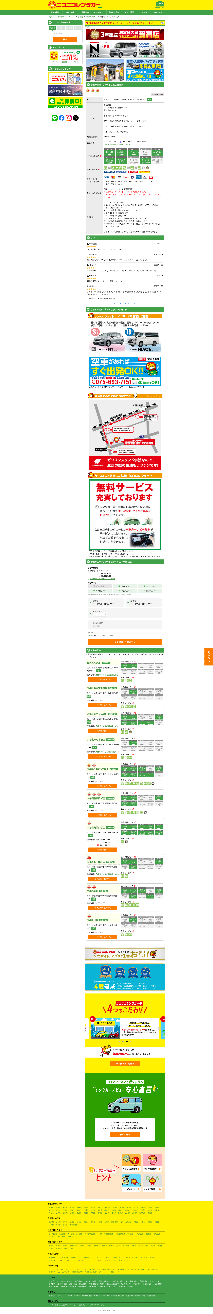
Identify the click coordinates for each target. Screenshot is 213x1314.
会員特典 (52, 1284)
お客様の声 (157, 12)
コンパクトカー (62, 1257)
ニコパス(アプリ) (63, 1272)
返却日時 (133, 601)
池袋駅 (72, 1222)
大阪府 (99, 1210)
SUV (136, 1257)
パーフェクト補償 (137, 1269)
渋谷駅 (79, 1222)
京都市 (88, 17)
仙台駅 (58, 1222)
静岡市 (111, 1246)
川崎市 (89, 1246)
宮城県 (72, 1207)
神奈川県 (107, 1207)
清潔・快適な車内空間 (96, 1284)
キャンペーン (99, 12)
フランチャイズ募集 (73, 1296)
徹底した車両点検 (112, 1284)
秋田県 (79, 1207)
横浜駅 (93, 1222)
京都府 (80, 17)
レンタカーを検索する (125, 642)
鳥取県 (150, 1210)
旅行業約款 (151, 1296)
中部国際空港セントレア (93, 1234)
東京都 (99, 1207)
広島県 (58, 1213)
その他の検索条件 (98, 623)
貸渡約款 (122, 1286)
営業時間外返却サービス (93, 1272)
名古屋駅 (128, 1222)
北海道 (51, 1207)
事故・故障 (92, 1286)
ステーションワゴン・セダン (81, 1257)
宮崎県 (134, 1213)
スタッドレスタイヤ (153, 1269)
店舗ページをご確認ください (107, 675)
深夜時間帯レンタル (109, 1269)
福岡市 (66, 1248)
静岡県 (51, 1210)
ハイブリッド (53, 1269)
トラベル (143, 12)
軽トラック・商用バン (148, 1257)
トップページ (53, 1281)
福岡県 (99, 1213)
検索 (65, 39)
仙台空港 (62, 1234)
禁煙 (103, 635)
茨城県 (129, 1207)
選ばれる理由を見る (125, 1063)
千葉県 (122, 1207)
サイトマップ (112, 1286)
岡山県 (51, 1213)
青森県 (58, 1207)
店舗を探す (55, 12)
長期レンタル (95, 1269)
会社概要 (52, 1296)
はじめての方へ (66, 1281)
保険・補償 (82, 1286)
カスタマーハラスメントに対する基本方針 (109, 1296)
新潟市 (104, 1246)
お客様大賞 (147, 1284)
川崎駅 (99, 1222)
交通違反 (102, 1286)
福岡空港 (52, 1236)
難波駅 (143, 1222)
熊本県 (120, 1213)
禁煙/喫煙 (90, 633)
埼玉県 (115, 1207)
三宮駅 (150, 1222)
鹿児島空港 (61, 1236)
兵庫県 (106, 1210)
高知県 (93, 1213)
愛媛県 (86, 1213)
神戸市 (153, 1246)
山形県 (86, 1207)
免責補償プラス (123, 1269)
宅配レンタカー (66, 1269)
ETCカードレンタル (81, 1269)
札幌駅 (51, 1222)
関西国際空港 (108, 1234)
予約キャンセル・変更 (68, 1286)
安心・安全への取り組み (77, 1284)
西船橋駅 (114, 1222)
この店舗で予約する (103, 679)
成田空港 (71, 1234)
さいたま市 (74, 1246)
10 (138, 303)
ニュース (60, 1296)
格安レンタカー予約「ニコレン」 (61, 17)
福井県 (93, 1210)
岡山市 (160, 1246)
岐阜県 (58, 1210)
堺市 (146, 1246)
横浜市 (82, 1246)
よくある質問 (128, 12)
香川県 (79, 1213)
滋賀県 (120, 1210)
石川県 (86, 1210)
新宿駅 (65, 1222)
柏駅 (121, 1222)
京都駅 (157, 1222)
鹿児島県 (142, 1213)
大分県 (127, 1213)
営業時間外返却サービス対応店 (118, 144)
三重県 (143, 1210)
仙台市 (58, 1246)
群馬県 (143, 1207)
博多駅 (58, 1225)
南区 (95, 17)
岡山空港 (148, 1234)
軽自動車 (52, 1257)
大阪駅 (136, 1222)
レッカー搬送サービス (112, 1272)
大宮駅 (106, 1222)
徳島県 (72, 1213)
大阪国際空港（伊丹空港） (125, 1234)
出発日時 (95, 601)
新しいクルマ (126, 1284)
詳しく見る (125, 1134)
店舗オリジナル (122, 1260)
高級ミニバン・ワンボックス (123, 1257)
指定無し (93, 635)
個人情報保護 (87, 1296)
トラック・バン (66, 1260)
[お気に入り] (162, 23)
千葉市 (65, 1246)
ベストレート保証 (90, 1281)
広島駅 (51, 1225)
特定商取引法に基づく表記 (135, 1296)
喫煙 (111, 635)
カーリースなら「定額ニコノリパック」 (63, 1305)
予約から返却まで (105, 1281)
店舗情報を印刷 (157, 94)
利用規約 (130, 1286)
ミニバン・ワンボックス (101, 1257)
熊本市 (73, 1248)
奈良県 (136, 1210)
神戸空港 (140, 1234)
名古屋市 (126, 1246)
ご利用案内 (84, 12)
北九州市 (59, 1248)
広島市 (51, 1248)
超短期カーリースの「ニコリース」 (91, 1305)
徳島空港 (157, 1234)
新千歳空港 (53, 1234)
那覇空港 (71, 1236)
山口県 (65, 1213)
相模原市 (97, 1246)
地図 (149, 100)
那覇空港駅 (74, 1225)
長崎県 (113, 1213)
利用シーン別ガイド (120, 1281)
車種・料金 (69, 12)
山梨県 (150, 1207)
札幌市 (51, 1246)
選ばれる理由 (113, 12)
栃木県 (136, 1207)
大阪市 (140, 1246)
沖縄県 (150, 1213)
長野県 (65, 1210)
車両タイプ (96, 611)
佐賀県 (106, 1213)
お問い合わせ (53, 1286)
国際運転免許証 (77, 1272)
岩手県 (65, 1207)
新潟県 (72, 1210)
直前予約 (52, 1272)
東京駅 (86, 1222)
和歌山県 (128, 1210)
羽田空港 (79, 1234)
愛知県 (157, 1207)
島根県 (157, 1210)
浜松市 (118, 1246)
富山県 (79, 1210)
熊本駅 (65, 1225)
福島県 (93, 1207)
